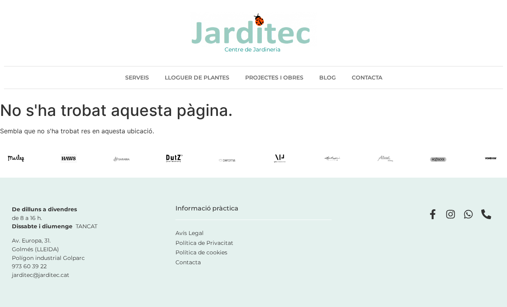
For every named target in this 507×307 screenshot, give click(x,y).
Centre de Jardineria (252, 49)
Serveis (137, 77)
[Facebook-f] (433, 214)
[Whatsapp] (468, 214)
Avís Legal (189, 233)
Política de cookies (201, 252)
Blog (327, 77)
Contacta (367, 77)
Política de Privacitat (204, 242)
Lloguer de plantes (197, 77)
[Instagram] (450, 214)
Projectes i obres (274, 77)
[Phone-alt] (486, 214)
